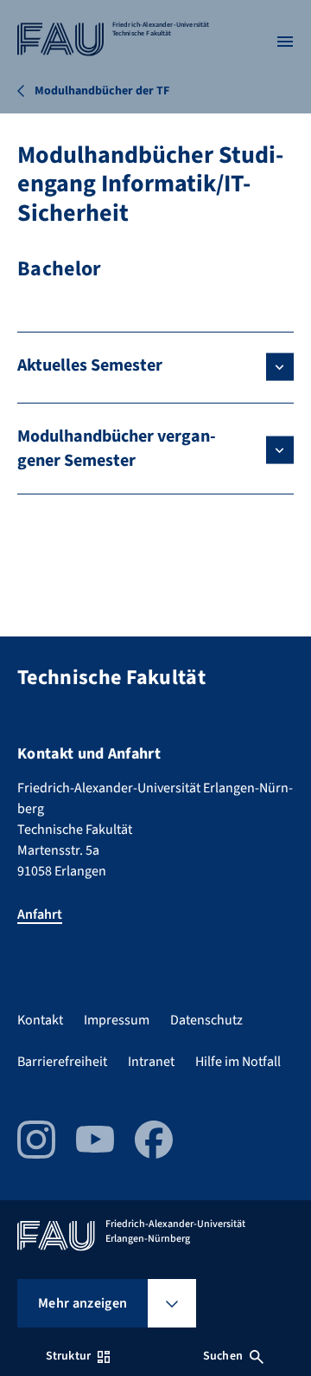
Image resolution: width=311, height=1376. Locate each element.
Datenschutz (206, 1020)
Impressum (116, 1020)
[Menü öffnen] (285, 42)
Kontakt (40, 1020)
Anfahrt (39, 914)
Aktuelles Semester (89, 365)
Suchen (223, 1356)
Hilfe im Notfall (238, 1061)
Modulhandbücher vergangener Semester (116, 448)
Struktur (68, 1356)
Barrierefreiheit (62, 1061)
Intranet (151, 1061)
